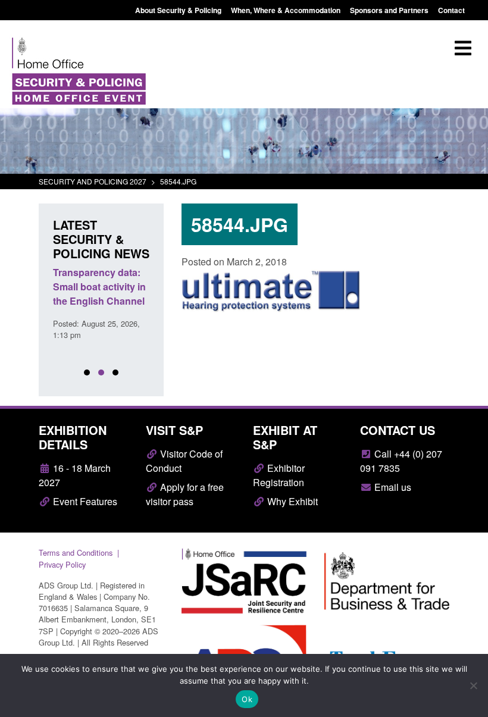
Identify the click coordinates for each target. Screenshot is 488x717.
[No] (473, 685)
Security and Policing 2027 (92, 181)
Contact (451, 10)
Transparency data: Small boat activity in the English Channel (99, 286)
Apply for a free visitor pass (185, 494)
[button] (87, 372)
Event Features (84, 501)
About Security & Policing (178, 10)
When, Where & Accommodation (285, 10)
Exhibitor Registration (279, 475)
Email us (391, 487)
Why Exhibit (291, 501)
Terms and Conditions (75, 552)
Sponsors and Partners (389, 10)
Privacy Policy (62, 564)
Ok (247, 699)
